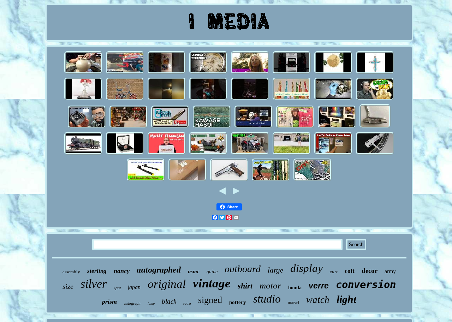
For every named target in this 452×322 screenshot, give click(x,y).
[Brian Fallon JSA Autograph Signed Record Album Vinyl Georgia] (375, 153)
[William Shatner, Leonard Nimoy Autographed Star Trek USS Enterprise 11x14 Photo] (337, 127)
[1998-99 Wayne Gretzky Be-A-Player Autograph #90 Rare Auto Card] (167, 73)
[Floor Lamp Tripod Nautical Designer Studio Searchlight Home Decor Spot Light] (187, 180)
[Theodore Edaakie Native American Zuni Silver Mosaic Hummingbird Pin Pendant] (375, 73)
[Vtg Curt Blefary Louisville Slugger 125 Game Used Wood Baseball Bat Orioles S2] (271, 180)
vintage (212, 283)
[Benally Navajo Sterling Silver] (333, 73)
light (346, 299)
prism (109, 301)
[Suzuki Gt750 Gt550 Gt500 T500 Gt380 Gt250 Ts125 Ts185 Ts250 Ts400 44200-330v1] (250, 153)
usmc (194, 271)
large (275, 270)
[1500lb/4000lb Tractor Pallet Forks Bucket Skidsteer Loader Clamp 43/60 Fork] (146, 180)
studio (267, 298)
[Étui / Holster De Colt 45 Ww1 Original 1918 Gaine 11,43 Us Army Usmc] (229, 180)
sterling (97, 271)
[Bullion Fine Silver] (375, 99)
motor (270, 285)
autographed (159, 269)
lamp (151, 303)
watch (317, 299)
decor (369, 270)
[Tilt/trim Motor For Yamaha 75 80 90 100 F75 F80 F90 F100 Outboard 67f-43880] (312, 180)
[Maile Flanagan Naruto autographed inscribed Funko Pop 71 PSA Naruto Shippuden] (167, 153)
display (306, 268)
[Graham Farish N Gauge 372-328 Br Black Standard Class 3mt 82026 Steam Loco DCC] (83, 153)
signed (210, 300)
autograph (132, 303)
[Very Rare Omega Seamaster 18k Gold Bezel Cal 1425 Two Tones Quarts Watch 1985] (208, 73)
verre (319, 285)
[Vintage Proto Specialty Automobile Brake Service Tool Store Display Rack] (333, 153)
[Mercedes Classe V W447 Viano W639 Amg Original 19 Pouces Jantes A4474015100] (292, 73)
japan (134, 287)
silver (94, 283)
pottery (237, 302)
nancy (122, 270)
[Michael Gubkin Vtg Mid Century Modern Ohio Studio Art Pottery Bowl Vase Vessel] (253, 127)
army (390, 271)
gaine (212, 271)
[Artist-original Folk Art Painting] (250, 73)
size (68, 286)
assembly (71, 271)
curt (334, 271)
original (167, 284)
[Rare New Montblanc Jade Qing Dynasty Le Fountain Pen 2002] (170, 127)
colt (350, 271)
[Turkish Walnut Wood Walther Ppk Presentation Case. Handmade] (208, 99)
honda (295, 287)
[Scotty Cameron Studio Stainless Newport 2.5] (375, 127)
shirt (245, 285)
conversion (366, 285)
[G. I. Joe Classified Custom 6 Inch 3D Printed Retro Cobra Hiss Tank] (208, 153)
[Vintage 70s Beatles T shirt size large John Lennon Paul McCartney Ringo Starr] (295, 127)
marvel (293, 302)
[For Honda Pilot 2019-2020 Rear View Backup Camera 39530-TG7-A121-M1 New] (125, 73)
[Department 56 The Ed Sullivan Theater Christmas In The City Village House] (128, 127)
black (169, 301)
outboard (243, 268)
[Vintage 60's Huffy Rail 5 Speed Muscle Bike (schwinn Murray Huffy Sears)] (125, 99)
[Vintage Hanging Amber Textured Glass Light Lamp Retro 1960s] (292, 99)
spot (117, 287)
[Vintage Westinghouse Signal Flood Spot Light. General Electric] (292, 153)
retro (187, 303)
